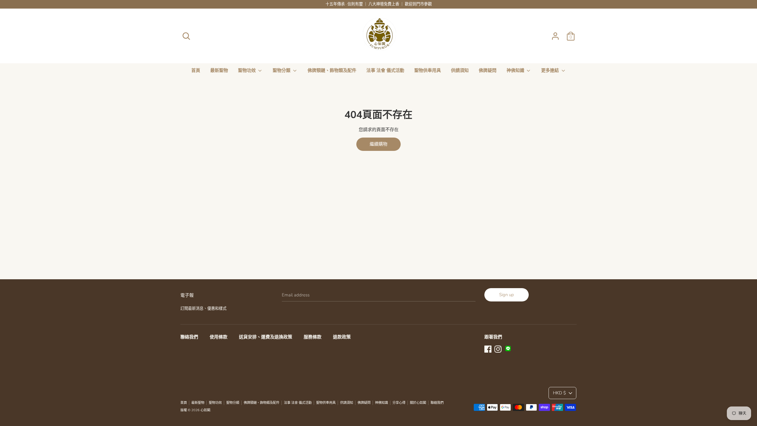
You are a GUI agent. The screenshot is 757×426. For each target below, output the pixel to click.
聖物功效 (247, 70)
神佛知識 (516, 70)
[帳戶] (555, 34)
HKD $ (559, 393)
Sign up (506, 295)
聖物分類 (282, 70)
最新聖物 (219, 70)
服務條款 (312, 337)
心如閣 (205, 410)
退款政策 (342, 337)
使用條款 (218, 337)
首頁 (195, 70)
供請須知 (460, 70)
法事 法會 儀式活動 (385, 70)
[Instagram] (498, 348)
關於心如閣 (418, 403)
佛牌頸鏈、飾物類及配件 (332, 70)
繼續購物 (378, 144)
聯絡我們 (189, 337)
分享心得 (398, 403)
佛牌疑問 (487, 70)
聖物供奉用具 (427, 70)
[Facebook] (487, 348)
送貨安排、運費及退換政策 (265, 337)
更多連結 (550, 70)
